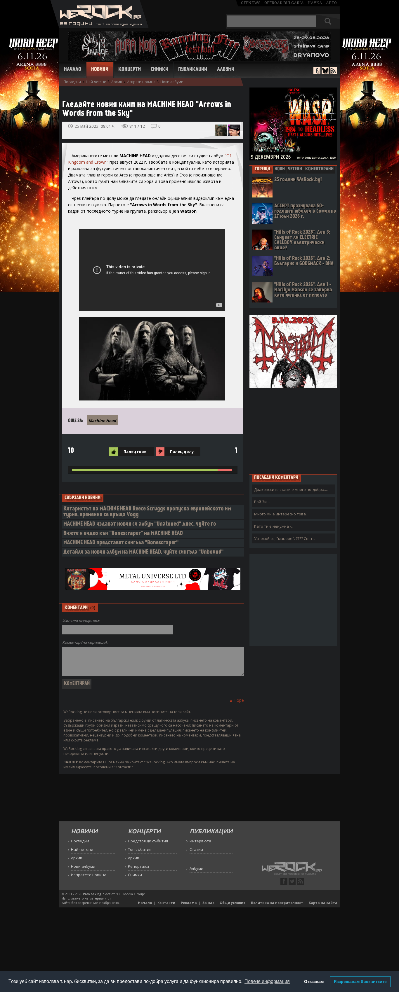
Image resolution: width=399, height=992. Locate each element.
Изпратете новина (88, 874)
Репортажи (138, 866)
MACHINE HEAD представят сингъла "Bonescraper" (120, 543)
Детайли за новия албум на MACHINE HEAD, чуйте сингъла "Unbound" (143, 552)
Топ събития (139, 849)
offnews (251, 2)
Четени (295, 169)
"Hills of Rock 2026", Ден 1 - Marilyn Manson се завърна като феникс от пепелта (303, 290)
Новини (99, 69)
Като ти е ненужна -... (274, 526)
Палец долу (182, 451)
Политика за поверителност (277, 902)
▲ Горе (236, 700)
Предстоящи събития (148, 841)
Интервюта (200, 841)
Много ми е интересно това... (281, 514)
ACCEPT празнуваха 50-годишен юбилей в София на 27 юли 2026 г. (305, 211)
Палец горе (135, 451)
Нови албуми (171, 81)
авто (331, 2)
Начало (72, 69)
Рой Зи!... (262, 501)
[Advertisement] (293, 430)
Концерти (129, 69)
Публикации (192, 69)
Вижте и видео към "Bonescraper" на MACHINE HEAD (123, 533)
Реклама (189, 902)
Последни (72, 81)
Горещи (262, 169)
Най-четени (96, 81)
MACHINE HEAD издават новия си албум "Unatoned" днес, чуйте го (139, 524)
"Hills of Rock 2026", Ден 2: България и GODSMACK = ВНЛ (304, 261)
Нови (280, 169)
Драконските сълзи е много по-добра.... (291, 489)
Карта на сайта (323, 902)
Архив (116, 81)
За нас (208, 902)
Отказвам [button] (314, 981)
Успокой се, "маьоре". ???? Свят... (284, 538)
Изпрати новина (141, 81)
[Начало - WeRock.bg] (99, 26)
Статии (196, 849)
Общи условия (232, 902)
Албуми (225, 69)
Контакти (166, 902)
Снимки (159, 69)
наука (315, 2)
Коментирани (319, 169)
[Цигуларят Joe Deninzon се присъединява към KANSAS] (234, 130)
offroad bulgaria (284, 2)
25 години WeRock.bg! (298, 179)
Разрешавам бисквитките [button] (360, 981)
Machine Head (102, 420)
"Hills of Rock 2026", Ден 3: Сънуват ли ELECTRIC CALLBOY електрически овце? (302, 240)
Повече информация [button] (267, 981)
